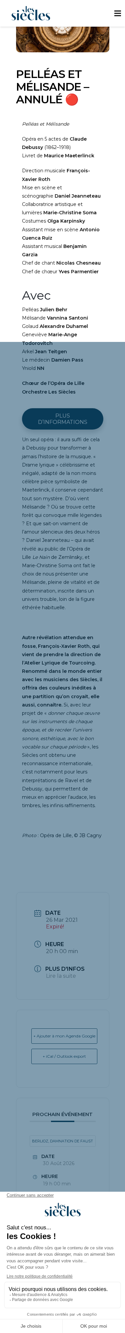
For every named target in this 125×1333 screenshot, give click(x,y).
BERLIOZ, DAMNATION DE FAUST (62, 1141)
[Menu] (117, 13)
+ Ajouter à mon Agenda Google (64, 1035)
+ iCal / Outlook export (64, 1056)
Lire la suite (61, 976)
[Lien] (31, 13)
